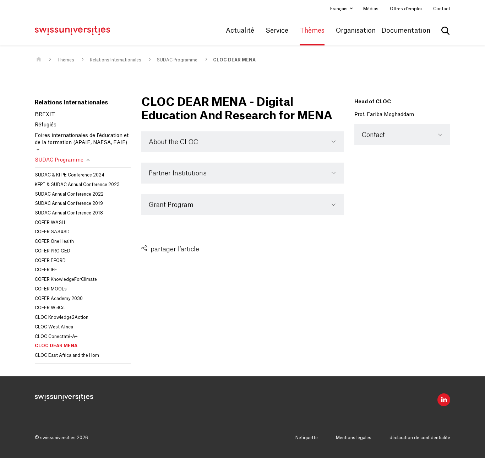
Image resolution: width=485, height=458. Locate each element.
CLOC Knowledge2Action (61, 317)
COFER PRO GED (52, 251)
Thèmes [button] (312, 30)
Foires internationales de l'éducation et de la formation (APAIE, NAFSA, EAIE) (82, 139)
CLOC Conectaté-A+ (56, 336)
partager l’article (175, 249)
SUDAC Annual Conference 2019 (69, 203)
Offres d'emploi (406, 9)
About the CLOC (173, 142)
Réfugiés (45, 124)
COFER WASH (50, 222)
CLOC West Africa (54, 327)
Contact (441, 9)
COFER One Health (54, 241)
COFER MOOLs (51, 289)
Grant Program (171, 205)
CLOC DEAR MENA (234, 60)
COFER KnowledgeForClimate (66, 279)
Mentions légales (353, 438)
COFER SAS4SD (52, 232)
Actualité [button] (240, 30)
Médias (370, 9)
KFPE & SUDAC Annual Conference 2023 (77, 184)
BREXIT (45, 114)
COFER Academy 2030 (59, 298)
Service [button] (277, 30)
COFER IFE (46, 270)
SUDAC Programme (177, 60)
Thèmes (65, 60)
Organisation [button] (356, 30)
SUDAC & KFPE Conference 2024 (69, 175)
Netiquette (306, 438)
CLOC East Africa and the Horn (67, 355)
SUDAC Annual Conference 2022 (69, 194)
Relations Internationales (115, 60)
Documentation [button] (405, 30)
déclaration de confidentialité (419, 438)
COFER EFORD (50, 260)
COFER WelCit (50, 308)
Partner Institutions (178, 173)
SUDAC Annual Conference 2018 (69, 213)
